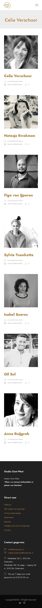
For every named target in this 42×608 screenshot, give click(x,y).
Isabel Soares (16, 314)
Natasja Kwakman (19, 135)
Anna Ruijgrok (16, 433)
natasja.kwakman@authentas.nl (20, 552)
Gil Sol (10, 374)
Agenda (7, 521)
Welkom (7, 504)
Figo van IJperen (18, 195)
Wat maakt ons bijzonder (14, 509)
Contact (7, 530)
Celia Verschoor (18, 76)
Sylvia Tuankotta (18, 255)
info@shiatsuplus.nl (16, 549)
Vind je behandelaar (12, 513)
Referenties (9, 517)
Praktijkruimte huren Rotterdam (17, 525)
